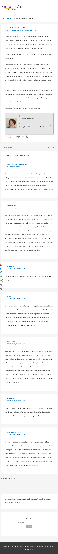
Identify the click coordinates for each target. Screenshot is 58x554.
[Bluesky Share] (9, 137)
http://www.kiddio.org (46, 189)
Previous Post (7, 147)
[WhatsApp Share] (16, 137)
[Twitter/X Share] (23, 137)
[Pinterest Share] (6, 137)
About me (17, 502)
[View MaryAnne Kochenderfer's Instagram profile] (19, 130)
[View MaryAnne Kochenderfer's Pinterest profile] (19, 127)
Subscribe (29, 518)
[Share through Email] (19, 137)
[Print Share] (26, 137)
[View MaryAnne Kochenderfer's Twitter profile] (19, 119)
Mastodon (31, 549)
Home (3, 18)
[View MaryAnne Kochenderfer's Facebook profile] (19, 116)
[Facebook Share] (13, 137)
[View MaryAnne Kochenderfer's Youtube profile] (19, 123)
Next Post (52, 147)
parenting (10, 18)
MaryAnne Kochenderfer (27, 118)
